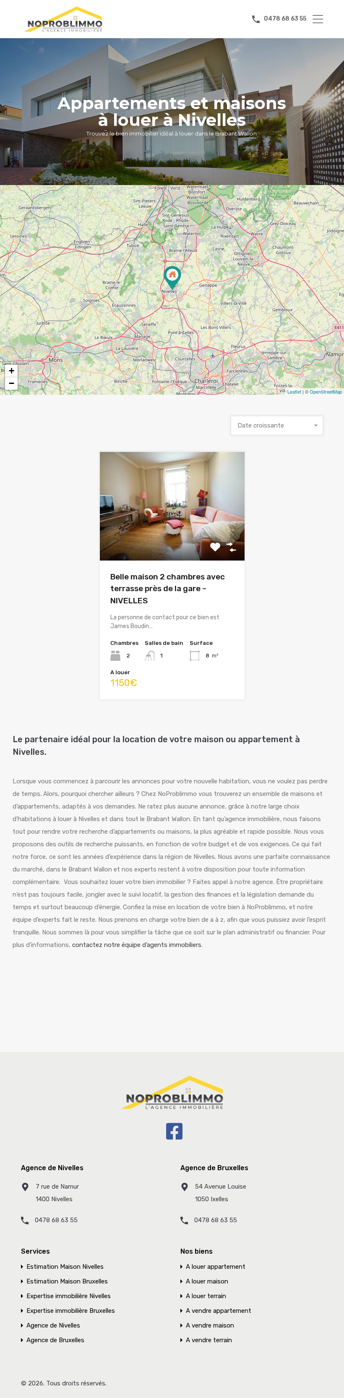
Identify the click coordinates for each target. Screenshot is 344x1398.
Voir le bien (172, 539)
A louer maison (207, 1281)
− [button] (11, 383)
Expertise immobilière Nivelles (68, 1296)
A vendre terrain (209, 1340)
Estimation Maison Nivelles (65, 1267)
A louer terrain (206, 1296)
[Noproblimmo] (63, 30)
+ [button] (11, 370)
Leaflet (294, 391)
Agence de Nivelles (53, 1325)
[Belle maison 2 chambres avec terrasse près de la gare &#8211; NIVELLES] (172, 278)
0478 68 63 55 (285, 19)
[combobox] (277, 425)
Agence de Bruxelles (55, 1340)
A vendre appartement (218, 1311)
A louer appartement (215, 1267)
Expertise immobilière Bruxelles (70, 1311)
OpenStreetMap (326, 391)
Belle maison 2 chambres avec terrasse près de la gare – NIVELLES (167, 588)
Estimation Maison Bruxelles (67, 1281)
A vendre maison (210, 1325)
